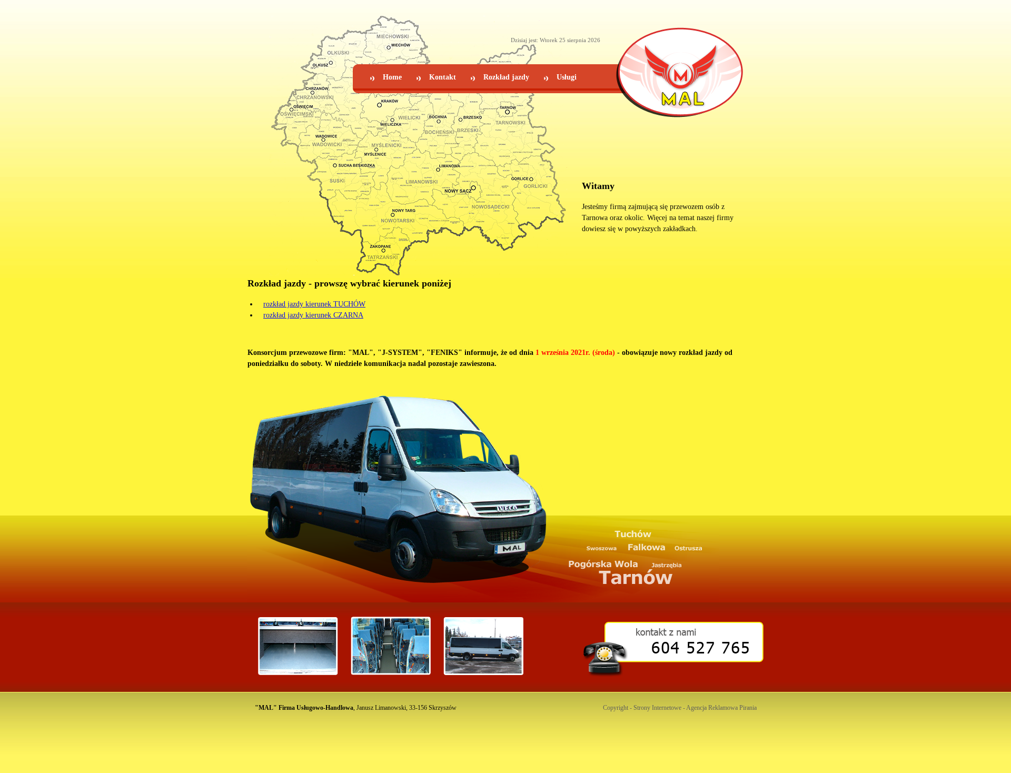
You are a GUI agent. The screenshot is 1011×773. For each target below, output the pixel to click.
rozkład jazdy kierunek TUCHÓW (314, 304)
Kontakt (442, 77)
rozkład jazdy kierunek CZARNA (313, 315)
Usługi (567, 77)
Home (392, 77)
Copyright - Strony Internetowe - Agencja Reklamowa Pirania (680, 707)
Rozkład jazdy (506, 77)
